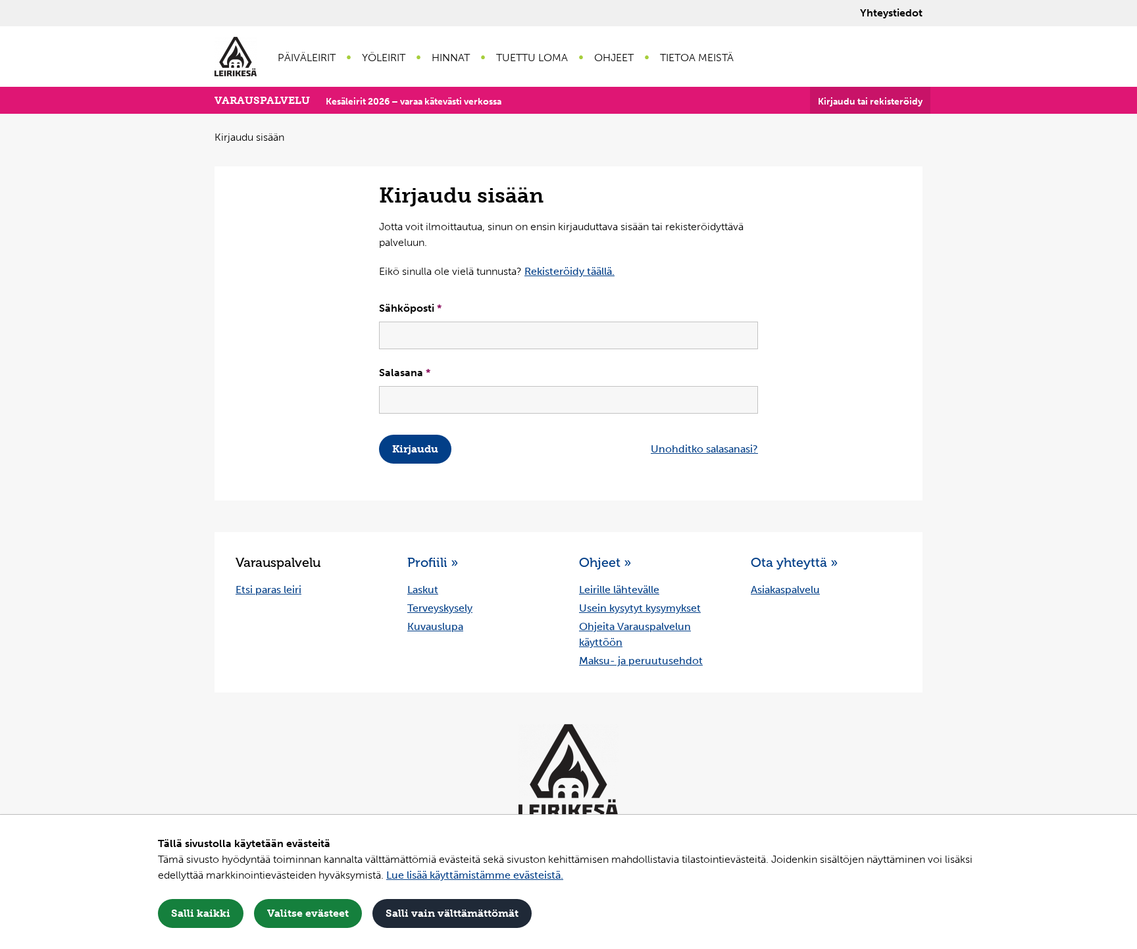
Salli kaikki (200, 913)
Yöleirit (383, 57)
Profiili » (432, 562)
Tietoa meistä (697, 57)
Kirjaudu (415, 449)
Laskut (422, 589)
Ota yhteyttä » (794, 562)
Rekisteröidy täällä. (569, 271)
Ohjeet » (605, 562)
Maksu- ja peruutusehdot (641, 660)
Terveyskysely (439, 608)
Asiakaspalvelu (785, 589)
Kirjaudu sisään (249, 137)
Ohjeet (614, 57)
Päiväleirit (307, 57)
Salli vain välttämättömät (452, 913)
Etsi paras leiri (268, 589)
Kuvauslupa (435, 626)
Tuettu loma (532, 57)
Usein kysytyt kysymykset (640, 608)
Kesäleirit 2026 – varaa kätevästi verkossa (413, 101)
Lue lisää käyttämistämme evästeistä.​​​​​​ (474, 875)
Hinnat (451, 57)
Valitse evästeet (308, 913)
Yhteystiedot (891, 13)
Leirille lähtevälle (619, 589)
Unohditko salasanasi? (704, 449)
